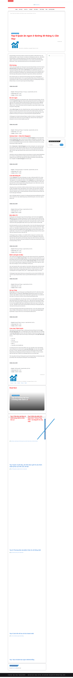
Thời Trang (42, 9)
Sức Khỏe (36, 9)
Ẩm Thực (20, 9)
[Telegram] (2, 677)
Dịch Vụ (25, 9)
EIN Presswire (51, 9)
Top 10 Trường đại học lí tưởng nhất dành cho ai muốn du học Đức (20, 399)
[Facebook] (0, 677)
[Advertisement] (36, 22)
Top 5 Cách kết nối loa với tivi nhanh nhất (22, 633)
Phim (46, 9)
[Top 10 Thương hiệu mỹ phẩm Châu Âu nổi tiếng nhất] (27, 508)
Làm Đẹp (30, 9)
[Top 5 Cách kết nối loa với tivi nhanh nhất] (27, 592)
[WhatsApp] (1, 677)
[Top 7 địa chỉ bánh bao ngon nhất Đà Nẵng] (27, 647)
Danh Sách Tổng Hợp (16, 13)
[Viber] (3, 677)
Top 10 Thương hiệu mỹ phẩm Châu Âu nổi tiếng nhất (25, 550)
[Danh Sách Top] (36, 4)
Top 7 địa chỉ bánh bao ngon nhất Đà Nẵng (22, 659)
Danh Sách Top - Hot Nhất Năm (23, 48)
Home (16, 9)
